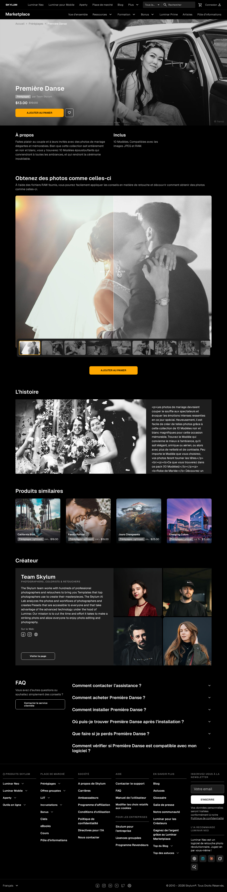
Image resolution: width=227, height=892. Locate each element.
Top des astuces (166, 853)
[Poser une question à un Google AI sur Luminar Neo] (194, 867)
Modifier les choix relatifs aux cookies (132, 806)
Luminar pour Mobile (61, 4)
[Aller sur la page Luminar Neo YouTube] (116, 885)
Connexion (213, 5)
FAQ (118, 791)
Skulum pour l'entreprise (125, 829)
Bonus (148, 14)
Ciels (43, 819)
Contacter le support (130, 783)
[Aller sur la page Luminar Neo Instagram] (104, 885)
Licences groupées (128, 838)
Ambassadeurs (88, 798)
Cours (44, 833)
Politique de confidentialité (88, 821)
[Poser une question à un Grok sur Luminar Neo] (219, 858)
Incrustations (51, 805)
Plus (133, 4)
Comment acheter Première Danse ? (142, 697)
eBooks (45, 826)
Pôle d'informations (209, 14)
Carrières (84, 791)
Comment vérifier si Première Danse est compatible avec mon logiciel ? (142, 748)
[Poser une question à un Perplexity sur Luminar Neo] (202, 858)
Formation (127, 14)
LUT (45, 798)
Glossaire (159, 798)
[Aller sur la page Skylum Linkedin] (110, 885)
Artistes (187, 14)
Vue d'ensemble (78, 14)
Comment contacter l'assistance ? (142, 685)
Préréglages (36, 23)
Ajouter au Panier (39, 112)
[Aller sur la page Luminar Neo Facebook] (97, 885)
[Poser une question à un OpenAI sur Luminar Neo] (194, 858)
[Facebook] (23, 634)
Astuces (159, 791)
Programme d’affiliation (94, 805)
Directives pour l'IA (91, 830)
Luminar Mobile (15, 791)
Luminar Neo (36, 4)
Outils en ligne (15, 805)
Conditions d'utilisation (94, 812)
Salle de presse (163, 805)
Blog (120, 4)
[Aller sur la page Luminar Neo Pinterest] (129, 885)
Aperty (83, 4)
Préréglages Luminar (181, 539)
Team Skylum (44, 96)
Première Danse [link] (57, 23)
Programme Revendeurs (132, 845)
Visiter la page (38, 656)
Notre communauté (166, 812)
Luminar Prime (169, 14)
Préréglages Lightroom (30, 539)
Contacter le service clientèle (36, 704)
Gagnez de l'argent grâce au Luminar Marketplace (166, 834)
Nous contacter (88, 837)
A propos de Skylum (92, 783)
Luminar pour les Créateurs (164, 821)
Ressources (103, 14)
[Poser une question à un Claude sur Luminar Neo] (211, 858)
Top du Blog (163, 846)
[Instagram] (29, 634)
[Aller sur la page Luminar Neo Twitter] (123, 885)
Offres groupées (53, 791)
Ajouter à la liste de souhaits (37, 516)
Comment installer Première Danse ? (142, 709)
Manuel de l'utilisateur (131, 798)
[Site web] (36, 634)
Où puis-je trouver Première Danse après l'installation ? (142, 721)
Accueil (19, 23)
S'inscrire (207, 799)
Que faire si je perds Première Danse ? (142, 733)
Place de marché (102, 4)
